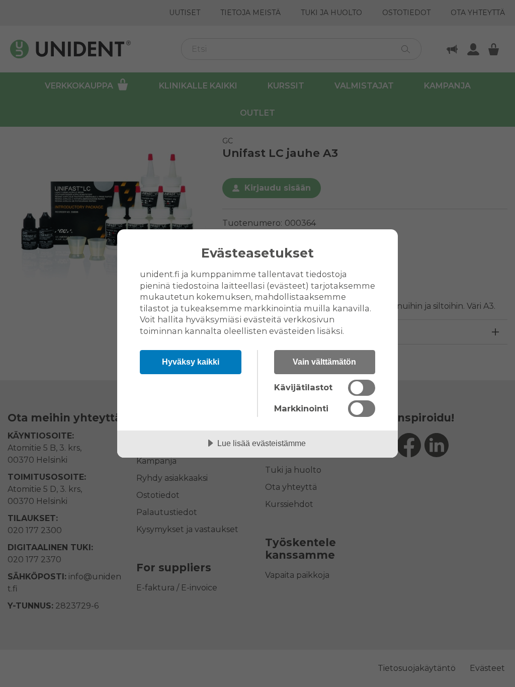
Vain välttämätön (324, 361)
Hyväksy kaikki (190, 361)
